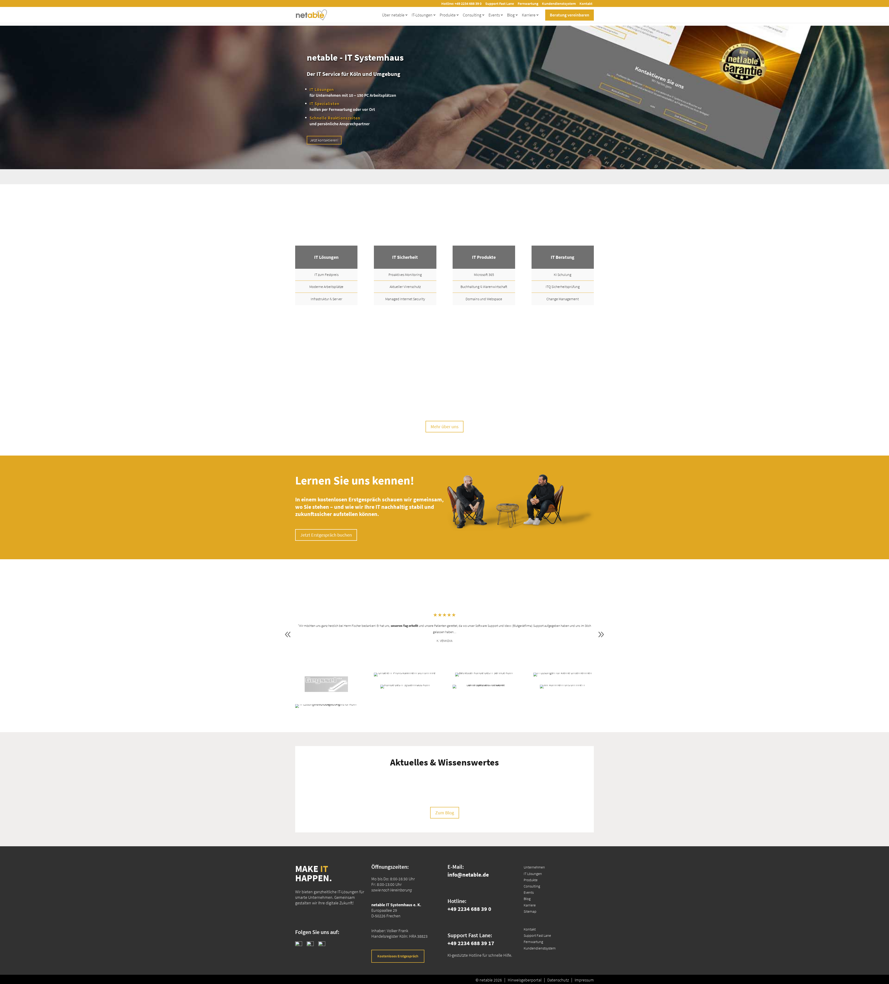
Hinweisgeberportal (525, 980)
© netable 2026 (489, 980)
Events (494, 15)
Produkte (448, 15)
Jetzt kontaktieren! (324, 140)
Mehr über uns (444, 426)
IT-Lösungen (422, 15)
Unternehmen (534, 867)
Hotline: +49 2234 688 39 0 (461, 3)
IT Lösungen (533, 873)
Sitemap (530, 911)
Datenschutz (558, 980)
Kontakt (585, 3)
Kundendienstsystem (559, 3)
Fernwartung (528, 3)
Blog (511, 15)
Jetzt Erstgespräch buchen (326, 535)
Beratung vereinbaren (569, 15)
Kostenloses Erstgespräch (397, 956)
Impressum (584, 980)
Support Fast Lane (499, 3)
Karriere (528, 15)
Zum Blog (444, 812)
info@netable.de (468, 874)
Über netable (393, 15)
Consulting (472, 15)
